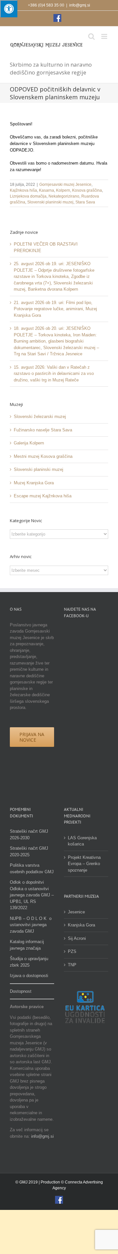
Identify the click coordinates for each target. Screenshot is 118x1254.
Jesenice (76, 911)
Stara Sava (85, 202)
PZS (72, 951)
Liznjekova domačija (28, 196)
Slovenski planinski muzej (50, 202)
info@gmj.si (79, 5)
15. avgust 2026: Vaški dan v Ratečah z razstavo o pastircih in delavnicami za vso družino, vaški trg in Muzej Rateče (54, 373)
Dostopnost (20, 991)
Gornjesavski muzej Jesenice (65, 184)
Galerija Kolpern (29, 443)
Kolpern (63, 190)
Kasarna (46, 190)
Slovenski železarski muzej (40, 416)
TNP (72, 964)
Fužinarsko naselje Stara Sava (43, 429)
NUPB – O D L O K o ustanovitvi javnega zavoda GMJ (30, 925)
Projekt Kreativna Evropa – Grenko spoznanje (84, 864)
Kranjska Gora (81, 925)
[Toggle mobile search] (91, 36)
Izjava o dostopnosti (29, 975)
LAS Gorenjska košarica (82, 841)
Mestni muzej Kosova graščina (43, 456)
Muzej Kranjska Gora (34, 482)
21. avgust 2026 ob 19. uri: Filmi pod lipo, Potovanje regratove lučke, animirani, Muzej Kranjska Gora (55, 309)
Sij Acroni (77, 938)
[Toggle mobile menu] (104, 36)
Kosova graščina (87, 190)
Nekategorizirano (64, 196)
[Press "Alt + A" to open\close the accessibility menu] (8, 8)
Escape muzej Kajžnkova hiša (42, 495)
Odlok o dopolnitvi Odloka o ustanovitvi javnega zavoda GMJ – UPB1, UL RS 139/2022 (32, 895)
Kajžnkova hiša (23, 190)
